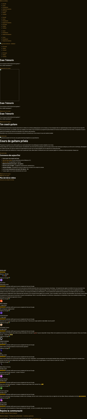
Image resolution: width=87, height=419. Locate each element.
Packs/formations (7, 9)
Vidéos (4, 12)
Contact (4, 14)
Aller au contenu (4, 1)
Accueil (4, 3)
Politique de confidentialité (15, 416)
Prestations (5, 7)
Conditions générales (28, 416)
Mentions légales (4, 416)
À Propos (5, 10)
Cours (4, 5)
